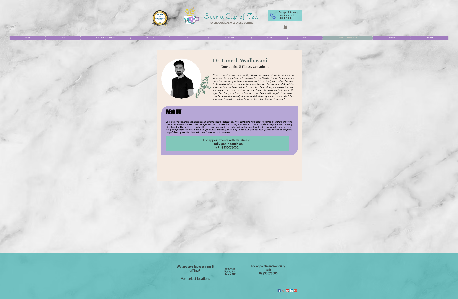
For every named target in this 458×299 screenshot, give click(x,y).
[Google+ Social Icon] (295, 290)
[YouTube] (287, 290)
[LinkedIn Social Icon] (291, 290)
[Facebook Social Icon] (279, 290)
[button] (285, 26)
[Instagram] (283, 290)
